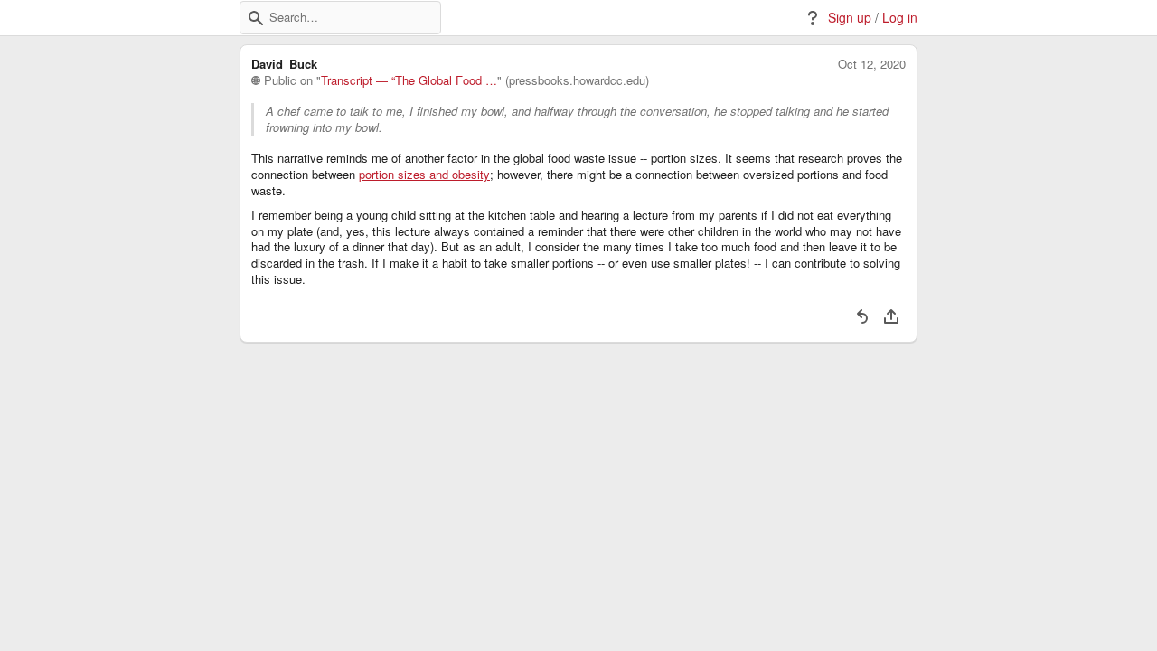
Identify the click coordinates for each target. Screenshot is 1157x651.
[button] (256, 18)
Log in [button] (899, 17)
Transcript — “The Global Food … (409, 80)
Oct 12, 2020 (872, 64)
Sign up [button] (849, 17)
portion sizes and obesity (424, 174)
